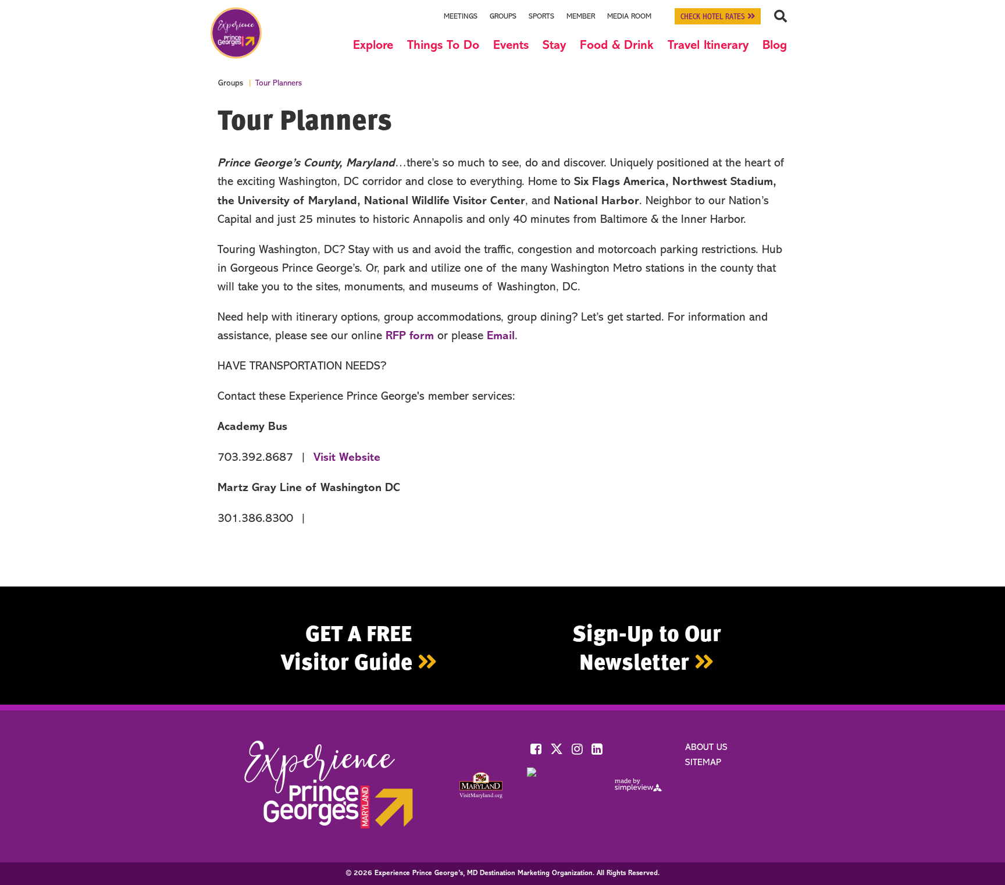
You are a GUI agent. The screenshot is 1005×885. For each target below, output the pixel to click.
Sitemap (703, 762)
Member (580, 16)
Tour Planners (278, 84)
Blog (774, 46)
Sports (541, 16)
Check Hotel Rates (713, 17)
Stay (554, 46)
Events (511, 46)
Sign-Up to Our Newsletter (646, 647)
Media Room (629, 16)
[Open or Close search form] (780, 16)
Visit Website (346, 458)
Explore (373, 46)
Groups (503, 16)
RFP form (410, 336)
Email (501, 336)
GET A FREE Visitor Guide (349, 647)
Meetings (460, 16)
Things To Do (443, 46)
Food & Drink (617, 46)
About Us (706, 747)
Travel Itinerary (708, 46)
